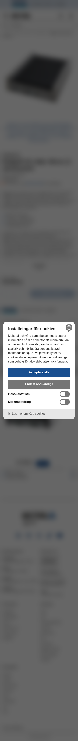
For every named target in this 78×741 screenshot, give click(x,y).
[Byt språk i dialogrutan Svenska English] (69, 328)
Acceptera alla (39, 372)
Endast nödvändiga (39, 384)
